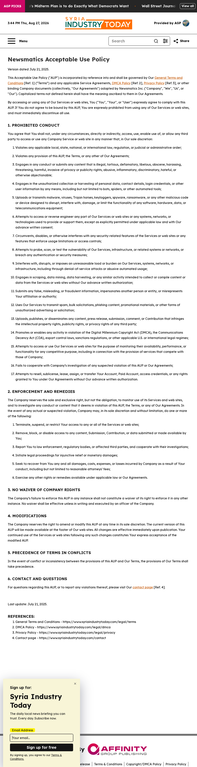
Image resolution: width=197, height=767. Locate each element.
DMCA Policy (121, 83)
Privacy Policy (154, 83)
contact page (143, 587)
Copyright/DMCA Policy (143, 764)
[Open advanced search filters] (165, 41)
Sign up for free (41, 747)
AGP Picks (12, 6)
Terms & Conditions (108, 764)
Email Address (22, 730)
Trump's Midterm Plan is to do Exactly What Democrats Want (74, 6)
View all (188, 6)
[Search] (156, 41)
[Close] (75, 683)
